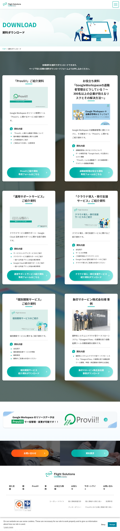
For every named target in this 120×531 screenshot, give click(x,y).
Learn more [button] (8, 527)
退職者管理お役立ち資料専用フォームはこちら (91, 172)
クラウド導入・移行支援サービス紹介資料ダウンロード (91, 275)
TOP (4, 49)
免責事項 (109, 501)
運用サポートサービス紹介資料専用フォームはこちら (29, 275)
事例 (46, 487)
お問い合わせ (30, 453)
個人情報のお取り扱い (93, 501)
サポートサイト (90, 487)
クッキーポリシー (74, 507)
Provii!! (35, 486)
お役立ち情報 (59, 487)
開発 (23, 487)
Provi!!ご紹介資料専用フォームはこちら (28, 172)
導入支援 (12, 487)
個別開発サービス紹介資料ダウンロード (28, 372)
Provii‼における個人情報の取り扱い (98, 507)
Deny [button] (103, 524)
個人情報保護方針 (74, 501)
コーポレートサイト (56, 501)
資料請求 (90, 453)
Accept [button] (112, 524)
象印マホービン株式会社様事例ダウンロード (91, 372)
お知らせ (74, 487)
